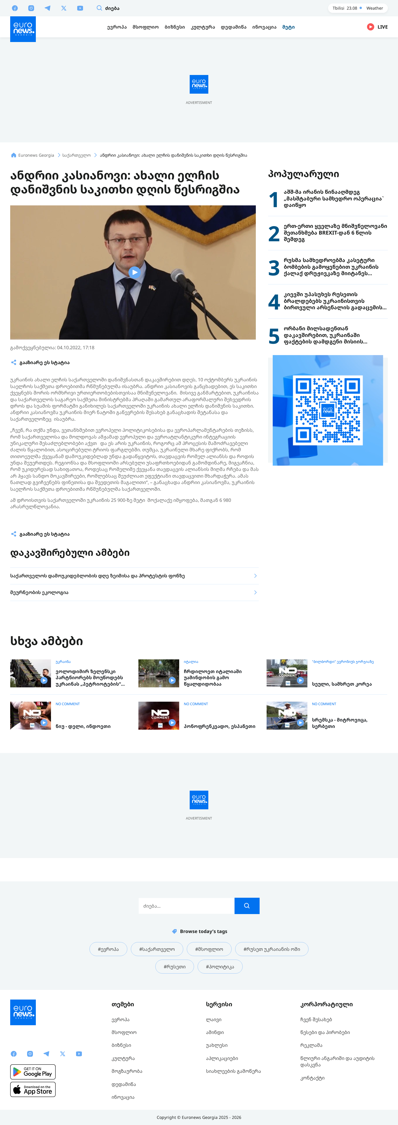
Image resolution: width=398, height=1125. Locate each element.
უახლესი (217, 1045)
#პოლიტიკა (220, 966)
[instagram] (31, 8)
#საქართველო (157, 949)
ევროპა (121, 1019)
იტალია (191, 661)
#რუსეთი (175, 966)
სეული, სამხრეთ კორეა (342, 684)
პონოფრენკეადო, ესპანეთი (220, 726)
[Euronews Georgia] (23, 29)
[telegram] (47, 8)
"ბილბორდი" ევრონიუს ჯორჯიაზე (343, 661)
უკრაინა (63, 661)
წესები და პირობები (325, 1032)
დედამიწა (124, 1084)
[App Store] (33, 1089)
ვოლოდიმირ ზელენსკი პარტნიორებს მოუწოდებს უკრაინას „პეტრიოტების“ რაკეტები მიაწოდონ (89, 677)
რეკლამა (311, 1045)
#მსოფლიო (209, 949)
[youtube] (80, 8)
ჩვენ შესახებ (316, 1019)
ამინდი (215, 1032)
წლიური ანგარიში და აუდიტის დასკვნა (337, 1061)
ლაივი (213, 1019)
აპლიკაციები (222, 1058)
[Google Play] (33, 1071)
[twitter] (63, 8)
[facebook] (15, 8)
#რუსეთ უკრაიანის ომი (272, 949)
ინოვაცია (123, 1097)
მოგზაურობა (127, 1071)
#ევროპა (108, 949)
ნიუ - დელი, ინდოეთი (83, 726)
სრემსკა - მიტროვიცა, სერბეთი (340, 723)
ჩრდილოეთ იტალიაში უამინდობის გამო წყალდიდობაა (213, 677)
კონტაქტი (312, 1078)
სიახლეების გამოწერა (233, 1071)
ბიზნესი (121, 1045)
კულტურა (123, 1058)
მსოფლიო (124, 1032)
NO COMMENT (68, 704)
